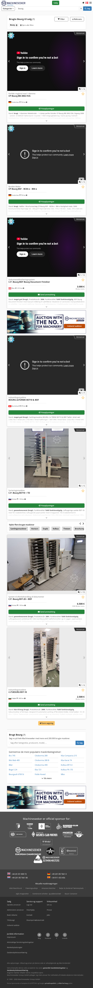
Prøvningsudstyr (32, 888)
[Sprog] (87, 3)
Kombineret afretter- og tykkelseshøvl (47, 894)
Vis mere (47, 778)
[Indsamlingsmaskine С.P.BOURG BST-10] (46, 657)
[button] (90, 3)
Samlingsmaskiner (18, 528)
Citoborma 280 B (42, 760)
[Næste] (84, 61)
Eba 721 (38, 769)
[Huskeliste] (83, 3)
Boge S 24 (13, 769)
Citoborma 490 (41, 765)
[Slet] (81, 8)
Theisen (66, 528)
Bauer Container (71, 894)
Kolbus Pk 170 (67, 769)
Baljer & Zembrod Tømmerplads (71, 888)
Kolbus (56, 528)
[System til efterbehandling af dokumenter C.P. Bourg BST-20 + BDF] (46, 564)
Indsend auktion (74, 326)
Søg (88, 8)
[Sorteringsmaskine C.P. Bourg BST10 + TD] (46, 458)
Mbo (63, 774)
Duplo (45, 528)
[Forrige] (9, 61)
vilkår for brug (63, 983)
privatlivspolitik (50, 983)
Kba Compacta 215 (69, 755)
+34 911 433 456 (58, 877)
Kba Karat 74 (66, 760)
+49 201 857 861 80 (20, 877)
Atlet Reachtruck (15, 888)
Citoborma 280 (41, 755)
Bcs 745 (12, 755)
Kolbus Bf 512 (66, 765)
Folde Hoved (40, 774)
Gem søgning (47, 723)
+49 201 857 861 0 (59, 874)
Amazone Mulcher (48, 888)
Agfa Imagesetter (22, 894)
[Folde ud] (46, 121)
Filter (62, 19)
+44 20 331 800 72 (19, 874)
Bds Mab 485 (14, 760)
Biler (11, 765)
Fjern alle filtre (28, 25)
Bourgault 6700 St (16, 774)
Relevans (77, 19)
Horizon (34, 528)
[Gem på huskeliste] (82, 93)
